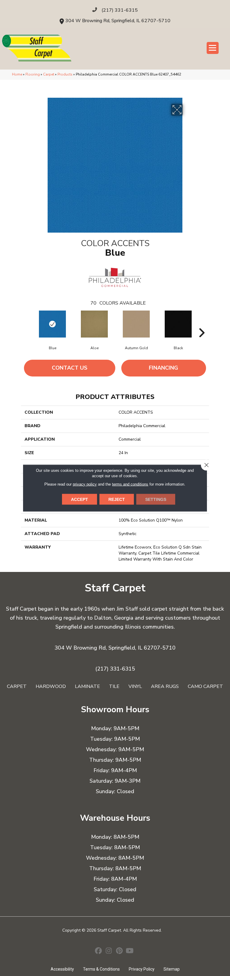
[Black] (178, 324)
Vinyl (135, 686)
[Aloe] (94, 324)
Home (17, 74)
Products (65, 74)
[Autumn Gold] (136, 324)
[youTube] (129, 951)
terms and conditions (130, 484)
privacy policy (85, 484)
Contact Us (69, 367)
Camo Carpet (205, 686)
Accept (79, 499)
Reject (116, 499)
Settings (155, 499)
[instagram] (109, 951)
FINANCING (163, 367)
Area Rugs (165, 686)
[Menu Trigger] (213, 48)
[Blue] (52, 324)
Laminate (87, 686)
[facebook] (98, 951)
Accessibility (62, 969)
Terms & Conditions (101, 969)
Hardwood (51, 686)
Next (201, 324)
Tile (114, 686)
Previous (28, 324)
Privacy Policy (142, 969)
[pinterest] (119, 951)
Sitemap (172, 969)
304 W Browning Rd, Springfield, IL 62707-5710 (117, 20)
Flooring (32, 74)
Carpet (48, 74)
